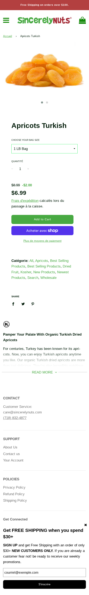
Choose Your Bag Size (25, 140)
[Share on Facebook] (14, 303)
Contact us (11, 454)
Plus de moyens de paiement (42, 240)
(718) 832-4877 (14, 418)
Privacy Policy (14, 487)
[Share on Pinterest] (32, 303)
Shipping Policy (15, 500)
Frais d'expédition (24, 201)
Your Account (13, 460)
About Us (10, 447)
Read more (43, 372)
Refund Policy (14, 494)
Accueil (7, 36)
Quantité (17, 161)
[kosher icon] (6, 326)
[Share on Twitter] (23, 303)
